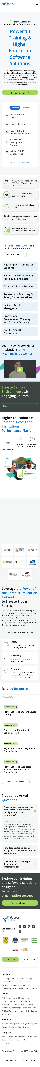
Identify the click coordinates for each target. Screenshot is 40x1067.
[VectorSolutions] (10, 3)
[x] (29, 926)
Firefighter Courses (23, 1001)
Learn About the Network (18, 632)
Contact (27, 959)
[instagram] (20, 931)
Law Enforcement (26, 982)
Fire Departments (8, 982)
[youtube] (33, 926)
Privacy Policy (18, 1051)
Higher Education (13, 978)
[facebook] (24, 926)
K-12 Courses (6, 998)
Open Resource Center (14, 781)
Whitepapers (32, 1024)
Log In (8, 959)
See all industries (32, 988)
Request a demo (18, 93)
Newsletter (6, 1043)
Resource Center (8, 1024)
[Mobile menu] (37, 4)
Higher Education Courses (22, 998)
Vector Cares (32, 1037)
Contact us (25, 1040)
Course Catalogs (21, 1024)
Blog (19, 1027)
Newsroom (26, 1027)
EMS (17, 982)
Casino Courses (31, 1011)
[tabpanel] (20, 739)
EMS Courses (6, 1004)
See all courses (7, 1014)
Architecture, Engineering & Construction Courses (19, 1008)
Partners (10, 1037)
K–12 (3, 978)
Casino (21, 988)
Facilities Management (10, 988)
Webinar (5, 1027)
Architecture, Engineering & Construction (16, 985)
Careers (4, 1040)
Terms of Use (7, 1051)
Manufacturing (25, 978)
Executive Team (14, 1040)
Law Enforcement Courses (22, 1004)
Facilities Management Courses (13, 1011)
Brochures (12, 1027)
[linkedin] (20, 926)
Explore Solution (20, 266)
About (4, 1037)
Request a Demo (14, 254)
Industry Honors (20, 1037)
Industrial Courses (8, 1001)
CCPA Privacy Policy (31, 1051)
